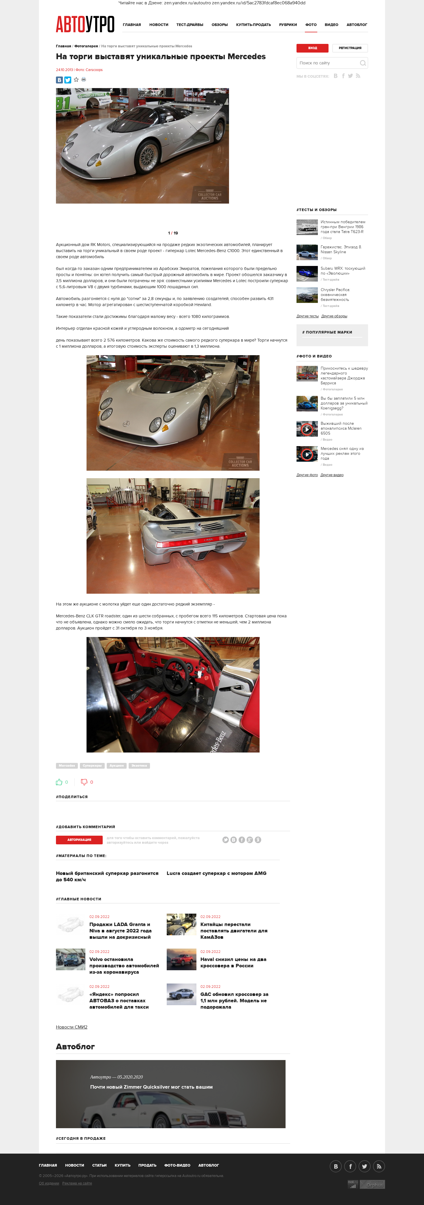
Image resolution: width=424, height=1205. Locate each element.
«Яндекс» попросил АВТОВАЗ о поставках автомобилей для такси (119, 1000)
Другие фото (307, 475)
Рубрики (288, 25)
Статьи (99, 1165)
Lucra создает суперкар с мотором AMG (217, 873)
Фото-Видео (177, 1165)
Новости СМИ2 (71, 1027)
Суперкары (92, 765)
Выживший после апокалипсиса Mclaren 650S (341, 428)
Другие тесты (308, 316)
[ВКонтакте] (59, 80)
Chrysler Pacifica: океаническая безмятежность (335, 294)
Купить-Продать (253, 25)
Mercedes (67, 765)
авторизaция (79, 840)
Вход (312, 48)
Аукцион (117, 765)
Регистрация (350, 48)
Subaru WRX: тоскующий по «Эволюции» (343, 271)
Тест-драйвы (190, 25)
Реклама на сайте (77, 1183)
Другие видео (332, 475)
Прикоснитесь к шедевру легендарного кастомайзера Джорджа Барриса (344, 375)
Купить (122, 1165)
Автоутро (51, 1164)
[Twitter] (67, 80)
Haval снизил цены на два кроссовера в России (233, 962)
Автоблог (357, 25)
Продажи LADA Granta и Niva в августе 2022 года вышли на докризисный (120, 930)
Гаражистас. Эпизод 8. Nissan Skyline (341, 249)
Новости (158, 25)
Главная (132, 25)
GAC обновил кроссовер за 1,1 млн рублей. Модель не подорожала (234, 1000)
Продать (147, 1165)
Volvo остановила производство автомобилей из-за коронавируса (124, 965)
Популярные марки (329, 332)
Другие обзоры (334, 316)
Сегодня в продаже (82, 1138)
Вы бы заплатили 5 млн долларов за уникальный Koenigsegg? (344, 403)
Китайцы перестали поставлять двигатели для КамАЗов (234, 930)
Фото (311, 25)
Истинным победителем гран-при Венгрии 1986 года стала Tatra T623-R (343, 226)
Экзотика (139, 765)
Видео (331, 25)
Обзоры (220, 25)
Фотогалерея (86, 46)
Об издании (49, 1183)
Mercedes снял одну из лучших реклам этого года (342, 453)
